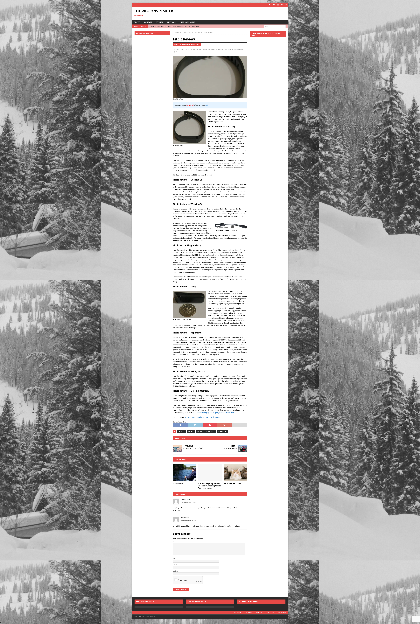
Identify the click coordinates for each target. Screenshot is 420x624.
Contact (148, 22)
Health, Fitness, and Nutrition (232, 50)
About (137, 22)
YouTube (259, 612)
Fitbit (206, 105)
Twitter (248, 612)
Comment (177, 542)
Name (175, 558)
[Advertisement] (152, 51)
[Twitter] (274, 5)
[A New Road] (184, 472)
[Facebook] (270, 5)
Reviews (219, 50)
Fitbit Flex (210, 431)
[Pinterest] (282, 5)
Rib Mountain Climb (232, 483)
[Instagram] (286, 5)
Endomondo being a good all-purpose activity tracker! (213, 413)
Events (159, 22)
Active (190, 431)
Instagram (282, 612)
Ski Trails (171, 22)
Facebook (237, 612)
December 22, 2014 (182, 50)
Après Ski (187, 33)
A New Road (178, 483)
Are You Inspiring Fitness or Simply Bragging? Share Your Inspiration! (209, 485)
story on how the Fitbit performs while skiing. (202, 417)
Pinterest (270, 612)
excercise (222, 431)
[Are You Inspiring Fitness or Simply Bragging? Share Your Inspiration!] (210, 472)
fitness (181, 431)
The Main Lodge (188, 22)
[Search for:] (275, 26)
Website (176, 571)
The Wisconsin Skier (199, 50)
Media (212, 50)
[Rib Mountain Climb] (235, 472)
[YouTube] (278, 5)
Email (175, 565)
